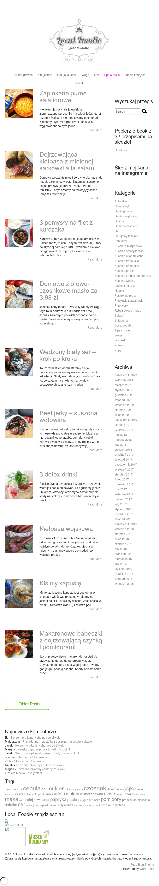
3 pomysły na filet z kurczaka (66, 225)
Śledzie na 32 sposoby (32, 757)
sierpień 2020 (123, 410)
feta (122, 789)
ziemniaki (105, 804)
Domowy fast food (126, 226)
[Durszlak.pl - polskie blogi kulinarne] (14, 825)
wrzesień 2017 (124, 469)
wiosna (93, 805)
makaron (74, 793)
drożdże (113, 788)
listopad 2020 (123, 400)
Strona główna (23, 75)
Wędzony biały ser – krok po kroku (68, 355)
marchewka (93, 793)
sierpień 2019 (123, 425)
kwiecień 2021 (124, 380)
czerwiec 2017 (124, 484)
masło (110, 793)
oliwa (38, 799)
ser (21, 804)
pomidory (111, 798)
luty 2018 (121, 444)
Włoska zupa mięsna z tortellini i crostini (44, 749)
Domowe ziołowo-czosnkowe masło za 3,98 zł (69, 290)
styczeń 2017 (123, 509)
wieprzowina (81, 805)
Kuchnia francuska (127, 261)
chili (44, 788)
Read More (95, 130)
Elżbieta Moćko (15, 773)
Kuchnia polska (125, 271)
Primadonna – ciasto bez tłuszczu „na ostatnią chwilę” (58, 741)
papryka (58, 799)
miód (120, 794)
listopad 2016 (123, 519)
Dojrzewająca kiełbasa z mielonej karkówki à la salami (68, 161)
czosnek (95, 787)
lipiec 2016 (122, 539)
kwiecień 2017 (124, 494)
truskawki (54, 805)
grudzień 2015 (124, 573)
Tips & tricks (112, 75)
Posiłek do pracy (125, 295)
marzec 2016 (123, 559)
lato (61, 793)
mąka (11, 798)
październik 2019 (126, 420)
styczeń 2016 (123, 569)
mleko (129, 793)
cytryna (78, 789)
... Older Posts (27, 704)
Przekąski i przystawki (129, 300)
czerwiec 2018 (124, 429)
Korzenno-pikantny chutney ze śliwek (35, 737)
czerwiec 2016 (124, 544)
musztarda (139, 794)
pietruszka (93, 799)
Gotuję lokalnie (67, 75)
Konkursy (121, 241)
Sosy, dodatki (123, 325)
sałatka (11, 804)
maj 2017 (121, 489)
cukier (56, 788)
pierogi (82, 800)
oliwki (45, 800)
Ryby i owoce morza (128, 310)
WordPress (147, 869)
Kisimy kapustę (60, 582)
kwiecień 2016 (124, 554)
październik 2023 (126, 375)
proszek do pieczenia (136, 800)
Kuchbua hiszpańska (128, 246)
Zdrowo (120, 345)
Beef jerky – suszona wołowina (69, 416)
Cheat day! (122, 206)
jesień (141, 789)
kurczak (51, 794)
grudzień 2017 (124, 454)
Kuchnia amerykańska (129, 251)
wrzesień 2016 (124, 529)
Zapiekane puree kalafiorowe (63, 96)
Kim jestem (45, 75)
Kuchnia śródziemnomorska (133, 276)
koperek (40, 794)
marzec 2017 (123, 499)
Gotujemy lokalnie (126, 236)
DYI (96, 75)
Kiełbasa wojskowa (66, 528)
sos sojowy (32, 805)
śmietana (119, 805)
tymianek (67, 805)
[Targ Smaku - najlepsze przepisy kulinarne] (15, 836)
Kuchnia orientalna (127, 266)
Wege (85, 75)
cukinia (69, 789)
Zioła (8, 761)
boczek (18, 789)
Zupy (118, 350)
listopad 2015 (123, 578)
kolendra (29, 794)
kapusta (9, 794)
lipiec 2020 (122, 415)
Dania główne (124, 211)
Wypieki (120, 340)
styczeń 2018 (123, 449)
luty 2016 (121, 564)
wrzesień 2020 (124, 405)
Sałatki (119, 315)
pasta (72, 799)
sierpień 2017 (123, 474)
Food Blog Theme (142, 864)
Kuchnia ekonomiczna (129, 256)
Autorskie (121, 201)
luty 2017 (121, 504)
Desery (119, 221)
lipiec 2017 (122, 479)
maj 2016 (121, 549)
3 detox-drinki (58, 473)
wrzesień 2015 (124, 583)
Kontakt (79, 83)
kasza (19, 793)
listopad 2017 (123, 459)
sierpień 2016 (123, 534)
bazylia (9, 789)
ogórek (22, 800)
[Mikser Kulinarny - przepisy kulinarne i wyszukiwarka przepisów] (38, 836)
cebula (32, 788)
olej (30, 799)
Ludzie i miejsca (135, 75)
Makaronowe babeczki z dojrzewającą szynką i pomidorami (71, 640)
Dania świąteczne (126, 216)
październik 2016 (126, 524)
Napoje (119, 290)
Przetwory (121, 305)
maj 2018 (121, 434)
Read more (122, 150)
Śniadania (121, 320)
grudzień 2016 (124, 514)
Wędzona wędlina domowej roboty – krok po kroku (48, 753)
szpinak (44, 805)
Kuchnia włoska (125, 281)
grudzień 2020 (124, 395)
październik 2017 (126, 464)
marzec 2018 (123, 439)
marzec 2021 (123, 385)
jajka (130, 788)
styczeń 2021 (123, 390)
